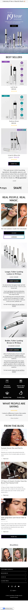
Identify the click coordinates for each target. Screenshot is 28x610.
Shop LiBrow (14, 350)
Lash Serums (10, 291)
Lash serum (10, 170)
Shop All (14, 164)
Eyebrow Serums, (19, 355)
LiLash (14, 233)
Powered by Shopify (14, 597)
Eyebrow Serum (14, 121)
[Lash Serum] (14, 73)
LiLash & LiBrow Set (14, 155)
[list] (14, 389)
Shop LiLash (14, 281)
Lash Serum (14, 87)
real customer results (10, 229)
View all (14, 536)
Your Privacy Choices (9, 608)
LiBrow (14, 237)
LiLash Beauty (12, 595)
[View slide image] (14, 31)
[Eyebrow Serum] (14, 107)
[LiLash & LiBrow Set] (14, 141)
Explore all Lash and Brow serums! (18, 305)
